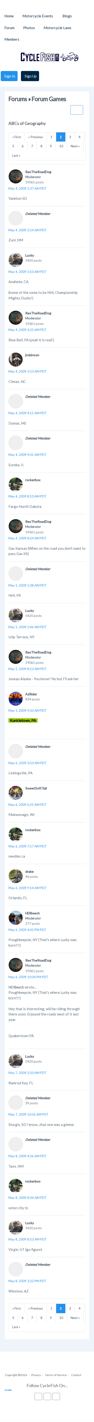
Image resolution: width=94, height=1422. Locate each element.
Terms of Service (56, 1375)
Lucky (29, 255)
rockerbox (32, 480)
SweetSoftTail (36, 788)
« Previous (35, 137)
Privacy (36, 1375)
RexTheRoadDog (38, 172)
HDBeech (32, 913)
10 (61, 146)
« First (16, 137)
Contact (76, 1375)
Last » (16, 155)
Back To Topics (76, 110)
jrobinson (32, 355)
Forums (17, 98)
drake (29, 871)
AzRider (31, 694)
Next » (75, 146)
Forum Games (49, 98)
